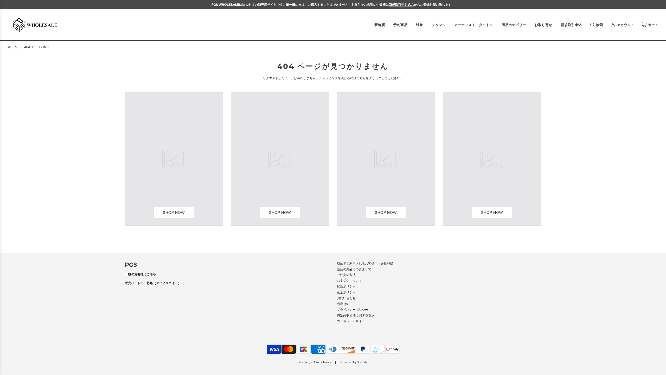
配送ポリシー (346, 286)
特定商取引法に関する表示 (355, 315)
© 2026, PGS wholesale (315, 362)
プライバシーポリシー (352, 309)
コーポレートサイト (351, 321)
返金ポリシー (346, 292)
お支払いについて (349, 281)
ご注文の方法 (346, 275)
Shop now (174, 212)
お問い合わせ (346, 298)
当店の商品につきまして (354, 269)
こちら (361, 78)
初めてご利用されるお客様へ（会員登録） (366, 263)
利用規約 (343, 304)
